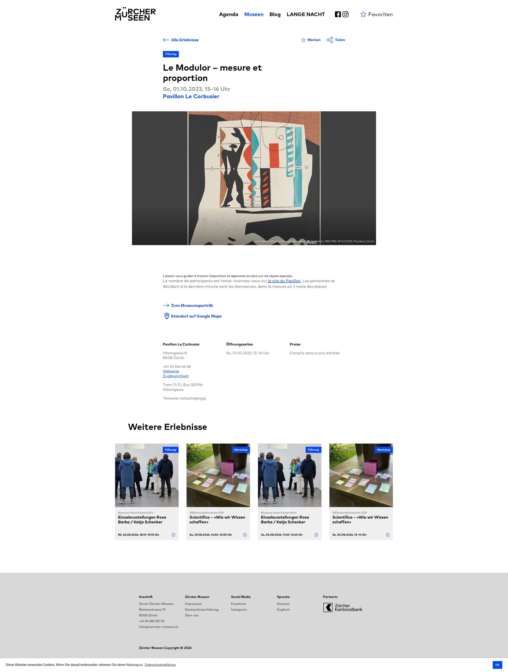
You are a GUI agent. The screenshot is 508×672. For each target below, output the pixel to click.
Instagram (239, 609)
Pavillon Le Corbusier (191, 96)
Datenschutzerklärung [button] (160, 664)
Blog (275, 14)
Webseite (171, 371)
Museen (254, 14)
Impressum (193, 604)
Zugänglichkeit (176, 376)
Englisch (283, 609)
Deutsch (283, 604)
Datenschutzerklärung (202, 609)
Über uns (191, 615)
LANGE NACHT (306, 14)
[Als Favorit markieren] (173, 534)
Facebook (238, 604)
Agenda (228, 14)
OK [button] (497, 664)
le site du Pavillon (284, 280)
